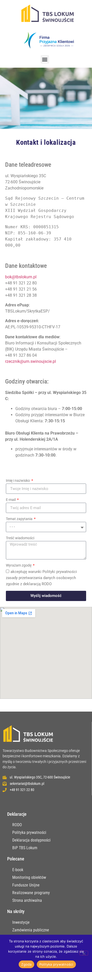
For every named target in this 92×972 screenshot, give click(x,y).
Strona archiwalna (27, 900)
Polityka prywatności (29, 832)
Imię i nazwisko (18, 481)
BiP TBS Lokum (24, 847)
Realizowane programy (31, 892)
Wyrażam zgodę (19, 565)
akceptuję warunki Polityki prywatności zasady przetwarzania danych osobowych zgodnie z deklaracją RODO (41, 577)
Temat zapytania (19, 519)
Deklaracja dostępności (31, 840)
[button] (45, 59)
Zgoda (26, 964)
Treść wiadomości (20, 538)
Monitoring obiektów (29, 877)
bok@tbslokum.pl (21, 276)
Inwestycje (21, 922)
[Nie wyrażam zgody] (83, 953)
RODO (17, 824)
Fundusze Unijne (26, 885)
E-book (17, 869)
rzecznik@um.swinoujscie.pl (30, 361)
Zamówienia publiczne (30, 930)
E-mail (11, 500)
